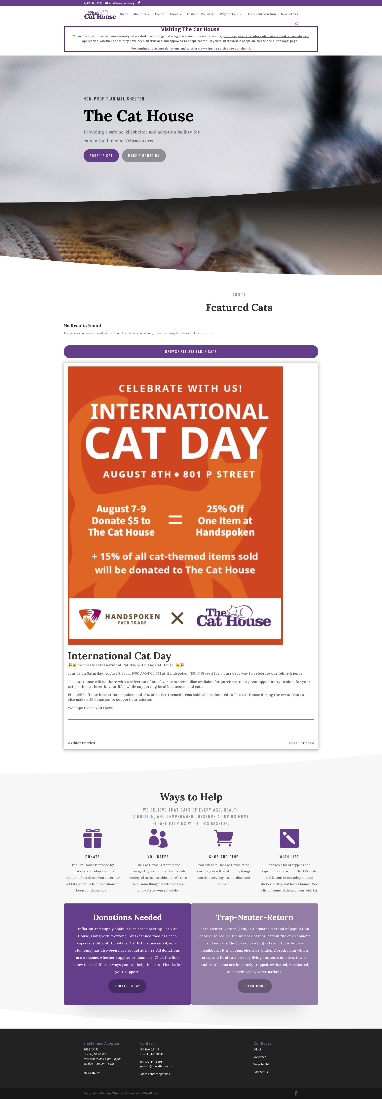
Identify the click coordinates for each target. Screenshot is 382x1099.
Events (159, 14)
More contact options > (155, 1074)
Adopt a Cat (101, 155)
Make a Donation (144, 155)
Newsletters (289, 14)
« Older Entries (81, 742)
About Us (139, 14)
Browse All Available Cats (191, 351)
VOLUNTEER (158, 856)
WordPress (151, 1093)
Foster (191, 14)
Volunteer (208, 14)
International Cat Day (120, 655)
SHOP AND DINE (224, 856)
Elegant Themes (112, 1093)
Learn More (255, 986)
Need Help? (92, 1073)
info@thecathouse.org (158, 1066)
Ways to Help (229, 14)
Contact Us (260, 1072)
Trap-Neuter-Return (262, 14)
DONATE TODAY (127, 986)
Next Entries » (301, 742)
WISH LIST (289, 856)
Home (124, 14)
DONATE (92, 856)
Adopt (174, 14)
